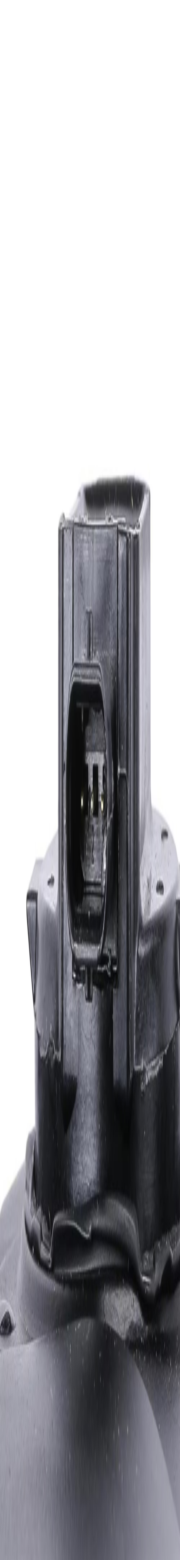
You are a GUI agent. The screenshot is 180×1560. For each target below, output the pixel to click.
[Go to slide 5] (11, 755)
